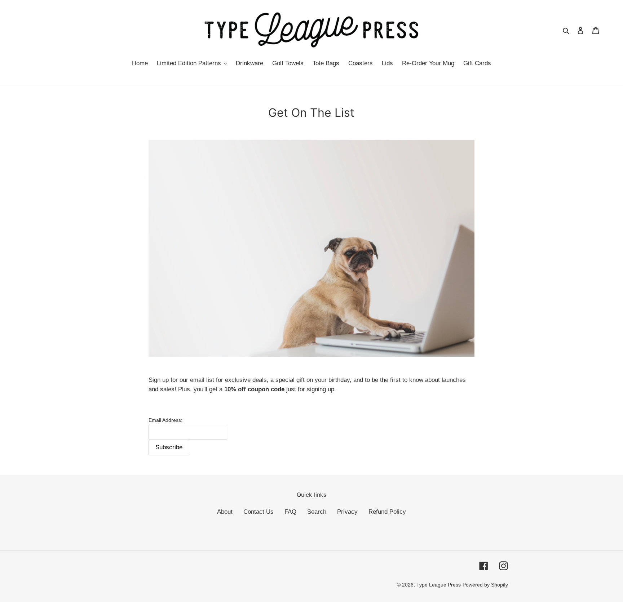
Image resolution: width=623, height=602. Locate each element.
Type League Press (438, 585)
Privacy (347, 511)
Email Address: (165, 420)
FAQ (290, 511)
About (225, 511)
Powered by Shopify (485, 585)
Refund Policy (387, 511)
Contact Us (258, 511)
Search (316, 511)
